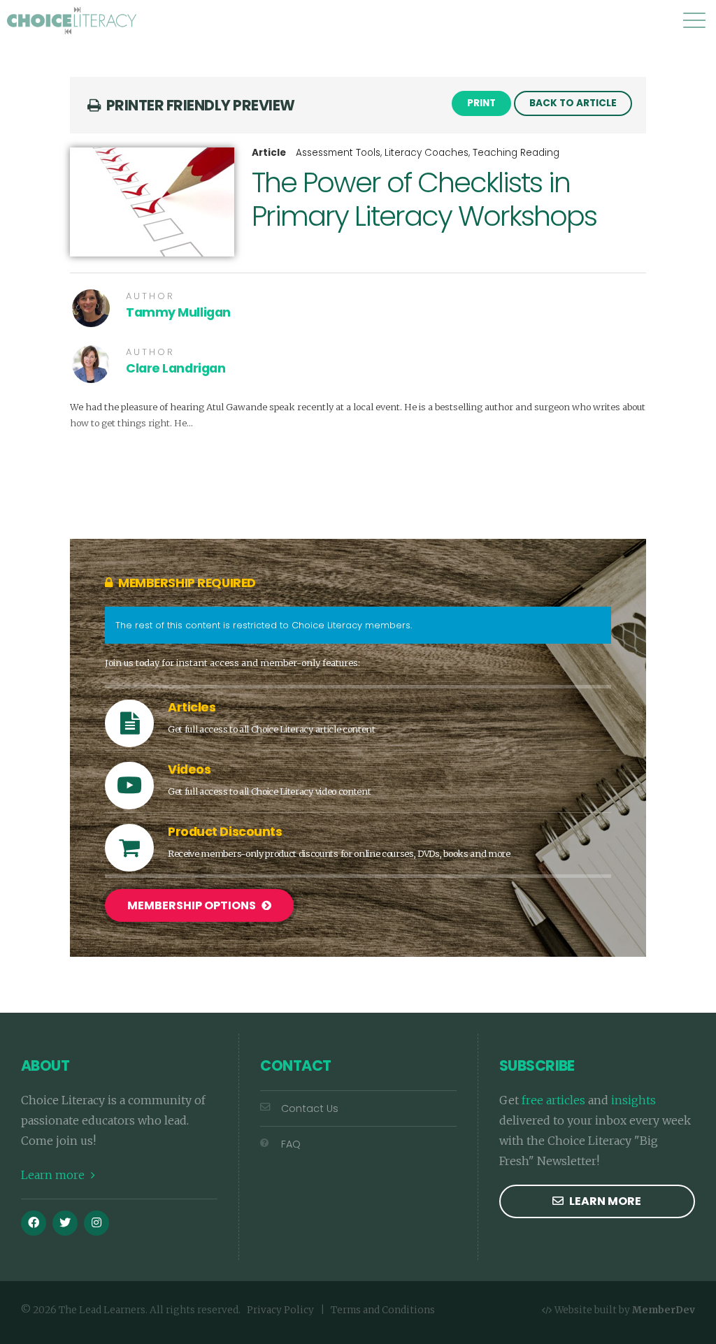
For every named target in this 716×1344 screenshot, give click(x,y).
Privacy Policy (280, 1310)
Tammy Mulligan (178, 312)
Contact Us (309, 1108)
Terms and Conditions (383, 1310)
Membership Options (192, 905)
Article (269, 153)
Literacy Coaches (426, 152)
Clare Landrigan (175, 368)
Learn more (54, 1175)
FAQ (291, 1144)
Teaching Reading (516, 152)
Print (481, 103)
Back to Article (573, 103)
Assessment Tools (338, 152)
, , (427, 153)
